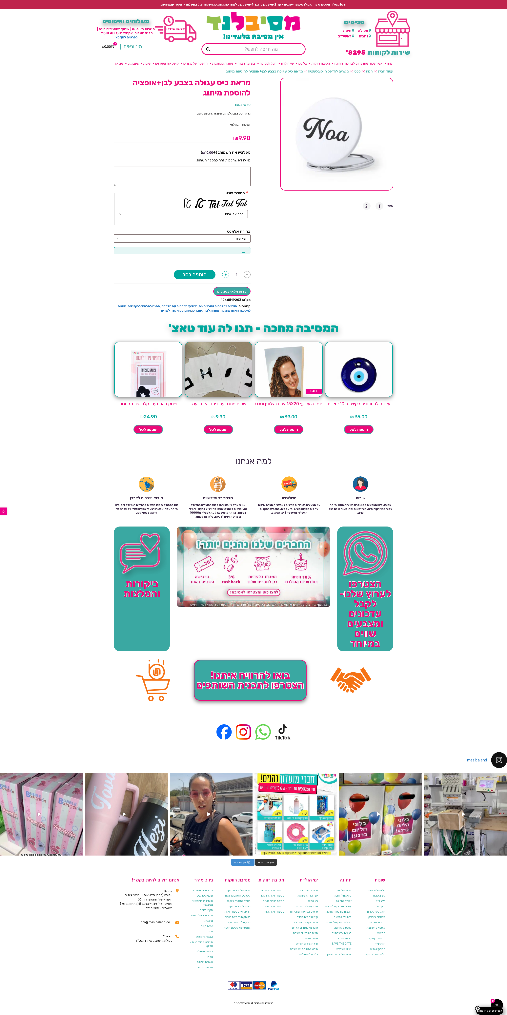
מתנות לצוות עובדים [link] (205, 310)
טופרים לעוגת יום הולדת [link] (305, 927)
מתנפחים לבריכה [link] (356, 63)
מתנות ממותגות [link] (222, 63)
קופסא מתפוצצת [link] (376, 927)
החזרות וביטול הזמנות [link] (201, 915)
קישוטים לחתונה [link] (343, 917)
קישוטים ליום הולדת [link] (307, 917)
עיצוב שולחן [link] (379, 895)
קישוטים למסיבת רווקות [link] (238, 895)
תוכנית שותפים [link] (205, 895)
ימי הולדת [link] (287, 63)
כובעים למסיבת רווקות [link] (239, 922)
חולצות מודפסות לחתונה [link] (338, 911)
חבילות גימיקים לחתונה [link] (339, 922)
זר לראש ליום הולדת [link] (307, 943)
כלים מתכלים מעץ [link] (375, 954)
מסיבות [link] (381, 933)
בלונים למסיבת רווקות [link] (239, 901)
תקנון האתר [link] (206, 910)
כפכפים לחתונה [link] (343, 927)
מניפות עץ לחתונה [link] (342, 933)
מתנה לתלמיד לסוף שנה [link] (144, 306)
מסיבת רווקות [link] (320, 63)
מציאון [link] (119, 63)
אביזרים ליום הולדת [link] (307, 890)
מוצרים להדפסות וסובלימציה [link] (328, 71)
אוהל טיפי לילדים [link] (376, 911)
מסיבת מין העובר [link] (376, 938)
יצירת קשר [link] (207, 926)
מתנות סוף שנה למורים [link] (176, 310)
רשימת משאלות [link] (204, 951)
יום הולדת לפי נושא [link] (307, 895)
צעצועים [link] (133, 63)
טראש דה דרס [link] (344, 938)
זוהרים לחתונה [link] (344, 901)
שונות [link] (147, 63)
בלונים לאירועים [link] (377, 890)
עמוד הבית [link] (385, 71)
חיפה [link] (347, 30)
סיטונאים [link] (133, 47)
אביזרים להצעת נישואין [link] (339, 954)
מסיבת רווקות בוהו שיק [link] (272, 890)
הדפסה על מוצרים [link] (195, 63)
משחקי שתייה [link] (377, 949)
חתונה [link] (338, 63)
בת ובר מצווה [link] (246, 63)
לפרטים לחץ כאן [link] (125, 37)
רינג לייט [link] (380, 901)
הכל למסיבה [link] (268, 63)
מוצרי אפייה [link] (311, 938)
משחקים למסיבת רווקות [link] (238, 917)
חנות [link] (369, 71)
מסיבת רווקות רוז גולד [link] (272, 895)
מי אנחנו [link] (208, 920)
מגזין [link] (210, 956)
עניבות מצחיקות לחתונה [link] (338, 906)
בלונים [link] (302, 63)
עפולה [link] (363, 30)
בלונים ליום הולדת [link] (308, 954)
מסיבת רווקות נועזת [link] (273, 901)
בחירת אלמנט (239, 231)
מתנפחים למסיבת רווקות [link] (237, 927)
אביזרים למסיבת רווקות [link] (238, 890)
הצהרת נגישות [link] (205, 962)
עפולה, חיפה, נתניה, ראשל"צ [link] (154, 940)
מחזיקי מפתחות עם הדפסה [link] (179, 306)
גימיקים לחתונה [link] (343, 895)
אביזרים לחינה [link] (344, 949)
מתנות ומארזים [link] (377, 922)
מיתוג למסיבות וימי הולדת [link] (304, 949)
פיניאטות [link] (313, 901)
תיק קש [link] (381, 906)
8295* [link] (167, 936)
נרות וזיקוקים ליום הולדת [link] (305, 922)
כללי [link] (357, 71)
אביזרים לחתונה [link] (343, 890)
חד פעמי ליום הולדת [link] (307, 906)
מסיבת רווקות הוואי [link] (274, 911)
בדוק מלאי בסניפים (232, 291)
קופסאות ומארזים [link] (167, 63)
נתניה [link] (363, 36)
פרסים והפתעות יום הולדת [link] (304, 911)
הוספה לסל (195, 275)
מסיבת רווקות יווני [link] (274, 906)
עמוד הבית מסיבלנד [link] (202, 890)
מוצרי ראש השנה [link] (381, 63)
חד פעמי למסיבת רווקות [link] (238, 911)
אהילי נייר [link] (380, 943)
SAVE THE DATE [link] (342, 943)
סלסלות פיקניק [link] (376, 917)
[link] (3, 511)
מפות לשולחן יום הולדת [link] (305, 933)
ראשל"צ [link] (344, 36)
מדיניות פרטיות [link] (204, 967)
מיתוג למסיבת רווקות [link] (239, 906)
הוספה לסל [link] (359, 429)
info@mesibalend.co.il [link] (156, 922)
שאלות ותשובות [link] (204, 937)
